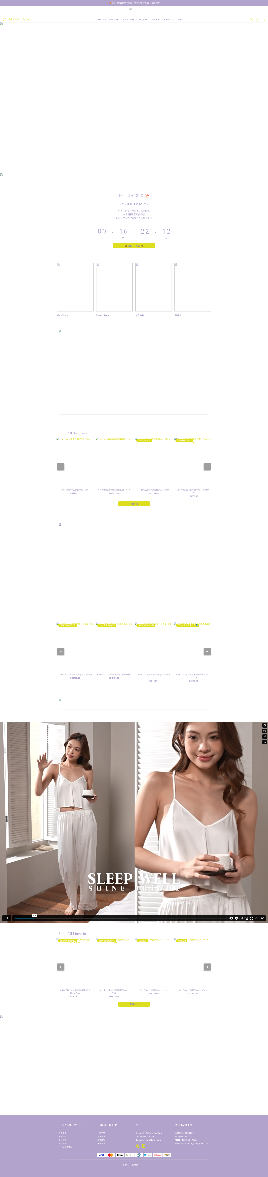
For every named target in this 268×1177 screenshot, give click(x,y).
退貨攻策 (101, 1140)
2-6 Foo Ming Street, (145, 1136)
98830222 (189, 1133)
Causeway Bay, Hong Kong (148, 1140)
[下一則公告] (212, 3)
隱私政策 (62, 1140)
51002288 (189, 1136)
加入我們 (62, 1136)
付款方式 (101, 1133)
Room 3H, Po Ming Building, (149, 1133)
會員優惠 (62, 1133)
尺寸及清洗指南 (65, 1147)
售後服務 (101, 1143)
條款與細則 (63, 1143)
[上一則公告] (56, 3)
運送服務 (101, 1136)
